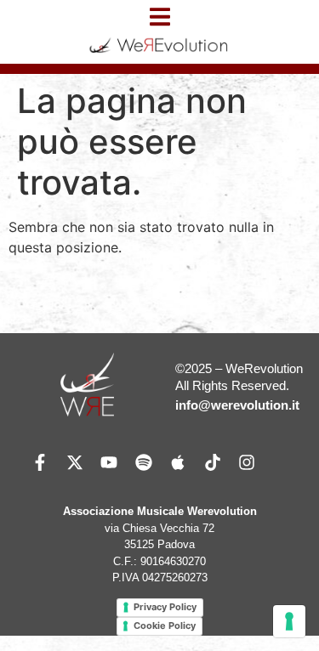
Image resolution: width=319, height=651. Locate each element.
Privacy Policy (165, 607)
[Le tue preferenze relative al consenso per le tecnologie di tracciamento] (289, 621)
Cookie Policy (165, 625)
